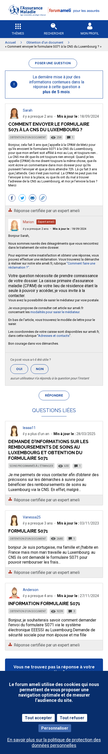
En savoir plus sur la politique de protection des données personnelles (54, 742)
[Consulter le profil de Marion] (14, 229)
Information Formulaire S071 (44, 603)
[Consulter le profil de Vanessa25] (14, 524)
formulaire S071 (28, 531)
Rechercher (54, 33)
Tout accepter (38, 717)
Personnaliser (54, 728)
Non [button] (42, 370)
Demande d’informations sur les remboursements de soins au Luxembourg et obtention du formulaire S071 (48, 450)
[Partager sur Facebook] (12, 198)
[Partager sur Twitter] (22, 198)
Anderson (30, 590)
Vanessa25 (32, 517)
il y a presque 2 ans (35, 229)
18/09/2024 (69, 229)
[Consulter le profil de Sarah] (14, 117)
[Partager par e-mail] (32, 198)
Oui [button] (22, 369)
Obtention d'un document (28, 137)
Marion (28, 222)
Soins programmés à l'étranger (31, 466)
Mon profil (90, 33)
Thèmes (18, 33)
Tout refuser (72, 717)
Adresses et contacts (53, 336)
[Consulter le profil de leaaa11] (14, 435)
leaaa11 (29, 428)
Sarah (27, 110)
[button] (54, 19)
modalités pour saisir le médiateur (54, 312)
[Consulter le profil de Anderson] (14, 597)
